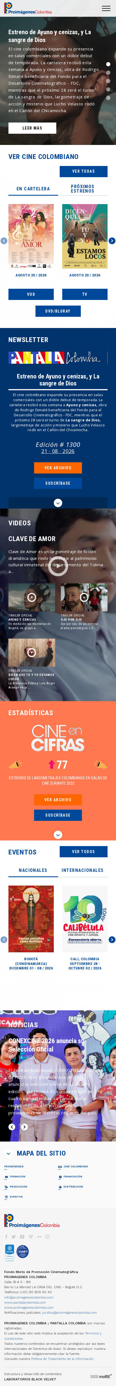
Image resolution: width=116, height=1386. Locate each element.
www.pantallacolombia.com (25, 1302)
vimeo (31, 1237)
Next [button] (112, 240)
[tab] (33, 189)
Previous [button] (4, 240)
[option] (58, 72)
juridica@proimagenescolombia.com (69, 1313)
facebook (6, 1237)
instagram (47, 1237)
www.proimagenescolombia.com (28, 1307)
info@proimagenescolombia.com (28, 1297)
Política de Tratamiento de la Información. (62, 1359)
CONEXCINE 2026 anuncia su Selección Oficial (46, 1045)
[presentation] (33, 189)
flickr (39, 1237)
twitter (14, 1237)
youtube (22, 1237)
